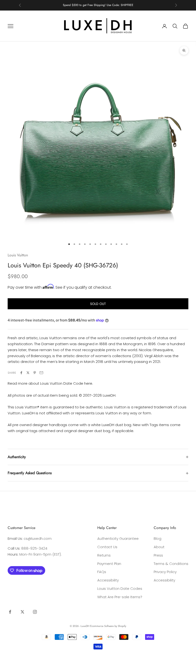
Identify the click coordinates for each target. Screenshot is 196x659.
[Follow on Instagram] (35, 611)
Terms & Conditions (171, 563)
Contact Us (107, 546)
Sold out (98, 303)
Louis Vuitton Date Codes (119, 588)
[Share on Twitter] (28, 373)
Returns (104, 555)
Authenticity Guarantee (118, 538)
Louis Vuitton (18, 255)
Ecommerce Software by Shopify (108, 626)
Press (158, 555)
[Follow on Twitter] (22, 611)
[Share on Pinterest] (35, 373)
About (159, 546)
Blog (157, 538)
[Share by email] (41, 373)
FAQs (101, 571)
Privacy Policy (165, 571)
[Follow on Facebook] (10, 611)
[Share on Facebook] (21, 373)
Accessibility (108, 580)
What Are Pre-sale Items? (119, 596)
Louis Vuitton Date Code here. (66, 383)
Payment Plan (109, 563)
